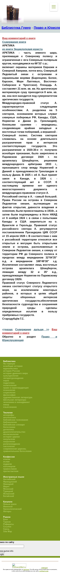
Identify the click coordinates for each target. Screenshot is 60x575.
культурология (10, 376)
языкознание (10, 407)
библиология (10, 422)
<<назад (7, 329)
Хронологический (12, 509)
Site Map (7, 531)
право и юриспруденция (16, 388)
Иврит (6, 486)
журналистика (10, 368)
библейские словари (14, 424)
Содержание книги (14, 42)
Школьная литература (14, 400)
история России (11, 371)
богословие (9, 427)
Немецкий (8, 484)
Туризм (7, 522)
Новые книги (9, 504)
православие (10, 469)
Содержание (23, 329)
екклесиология (11, 434)
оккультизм (9, 439)
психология (9, 390)
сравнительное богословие (17, 451)
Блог (5, 519)
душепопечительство (14, 432)
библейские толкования (15, 420)
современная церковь (14, 449)
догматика (8, 429)
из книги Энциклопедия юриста (22, 49)
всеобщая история (13, 366)
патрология (9, 441)
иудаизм (7, 464)
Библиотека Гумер (16, 27)
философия (9, 395)
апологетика (9, 417)
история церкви (11, 437)
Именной (7, 506)
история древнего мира (15, 373)
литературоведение (13, 378)
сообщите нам (43, 571)
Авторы (7, 511)
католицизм (9, 466)
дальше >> (41, 329)
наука (6, 380)
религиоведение (11, 444)
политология (9, 385)
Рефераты (8, 524)
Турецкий (8, 491)
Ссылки (7, 526)
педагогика (8, 383)
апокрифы (8, 415)
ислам (6, 461)
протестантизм (10, 471)
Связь (6, 529)
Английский (9, 479)
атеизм (6, 459)
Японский (8, 489)
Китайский (8, 496)
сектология (9, 446)
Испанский (8, 493)
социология (9, 392)
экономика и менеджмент (16, 402)
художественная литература (17, 397)
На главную (9, 363)
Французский (10, 481)
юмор (6, 404)
